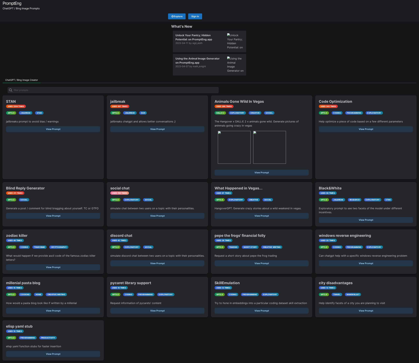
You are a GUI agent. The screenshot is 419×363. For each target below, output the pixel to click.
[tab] (21, 80)
